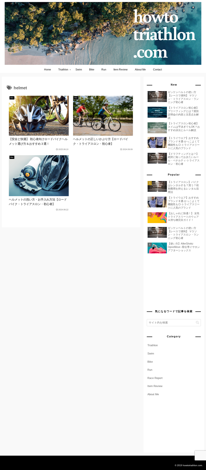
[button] (197, 322)
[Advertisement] (174, 281)
